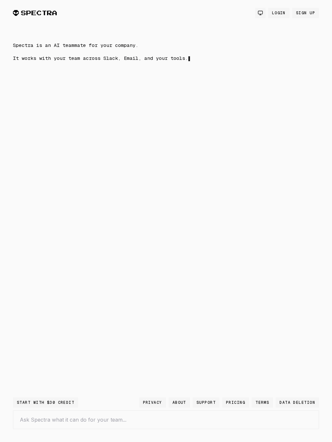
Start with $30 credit (45, 402)
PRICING (235, 402)
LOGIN (279, 13)
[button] (116, 114)
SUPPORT (206, 402)
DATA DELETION (297, 402)
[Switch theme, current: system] (260, 13)
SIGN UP (305, 13)
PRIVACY (152, 402)
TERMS (262, 402)
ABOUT (179, 402)
